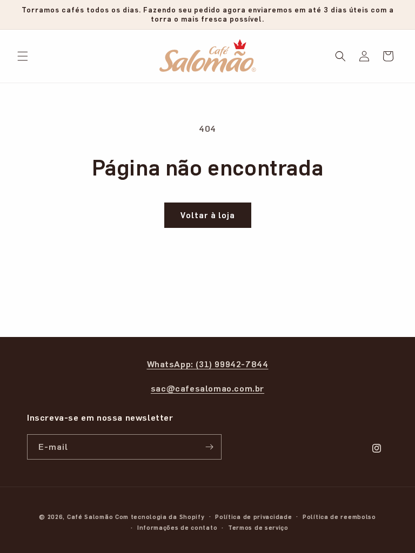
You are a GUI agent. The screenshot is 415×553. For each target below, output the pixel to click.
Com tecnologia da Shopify (160, 516)
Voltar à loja (207, 214)
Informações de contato (177, 527)
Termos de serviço (258, 527)
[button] (23, 56)
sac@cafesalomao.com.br (207, 388)
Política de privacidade (253, 516)
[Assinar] (209, 447)
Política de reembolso (339, 516)
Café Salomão (90, 516)
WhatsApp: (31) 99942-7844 (208, 364)
